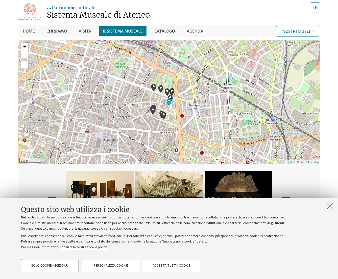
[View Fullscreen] (24, 65)
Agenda (195, 31)
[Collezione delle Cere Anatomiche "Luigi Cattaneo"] (167, 92)
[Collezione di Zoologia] (163, 115)
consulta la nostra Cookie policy (83, 247)
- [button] (24, 54)
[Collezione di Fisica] (160, 89)
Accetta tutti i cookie (171, 265)
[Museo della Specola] (152, 110)
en (315, 7)
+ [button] (24, 46)
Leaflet (291, 162)
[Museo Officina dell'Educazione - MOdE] (171, 92)
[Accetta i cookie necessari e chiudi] (330, 206)
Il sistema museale (123, 31)
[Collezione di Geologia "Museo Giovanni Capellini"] (169, 101)
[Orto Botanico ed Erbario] (153, 87)
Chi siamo (57, 31)
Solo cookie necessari (50, 265)
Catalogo (164, 31)
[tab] (315, 7)
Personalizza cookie (111, 265)
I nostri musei (295, 31)
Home (29, 31)
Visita (85, 31)
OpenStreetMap (309, 162)
